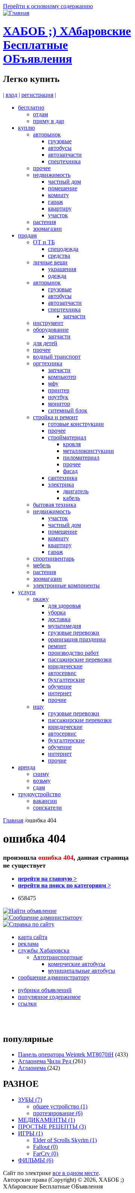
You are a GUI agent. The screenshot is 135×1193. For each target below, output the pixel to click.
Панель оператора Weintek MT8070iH (66, 1054)
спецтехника (64, 161)
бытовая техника (54, 505)
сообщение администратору (54, 977)
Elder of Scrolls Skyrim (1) (65, 1140)
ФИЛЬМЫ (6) (35, 1160)
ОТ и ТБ (44, 242)
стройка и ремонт (55, 417)
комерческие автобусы (76, 964)
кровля (72, 444)
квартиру (60, 208)
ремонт (57, 646)
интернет (60, 693)
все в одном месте (75, 1173)
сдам (39, 787)
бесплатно (31, 107)
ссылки (27, 1003)
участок (58, 215)
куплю (26, 128)
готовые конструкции (76, 424)
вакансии (45, 801)
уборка (57, 612)
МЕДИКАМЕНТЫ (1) (46, 1120)
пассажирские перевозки (80, 659)
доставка (59, 619)
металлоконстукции (88, 451)
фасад (70, 471)
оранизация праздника (77, 639)
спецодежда (63, 249)
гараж (55, 202)
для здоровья (64, 605)
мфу (53, 383)
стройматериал (67, 437)
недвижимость (51, 175)
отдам (40, 114)
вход (11, 95)
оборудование (51, 329)
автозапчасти (65, 154)
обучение (60, 686)
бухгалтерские (66, 680)
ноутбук (58, 397)
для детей (45, 343)
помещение (62, 188)
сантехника (62, 478)
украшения (62, 269)
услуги (27, 592)
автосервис (62, 673)
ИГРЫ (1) (30, 1133)
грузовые (60, 141)
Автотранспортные (57, 957)
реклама (28, 944)
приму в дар (48, 121)
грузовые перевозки (73, 632)
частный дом (64, 181)
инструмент (48, 323)
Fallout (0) (45, 1147)
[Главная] (16, 13)
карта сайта (32, 937)
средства (59, 255)
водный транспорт (57, 356)
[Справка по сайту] (28, 924)
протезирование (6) (57, 1113)
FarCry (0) (45, 1153)
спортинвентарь (53, 558)
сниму (41, 774)
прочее (42, 168)
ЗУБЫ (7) (30, 1100)
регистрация (37, 95)
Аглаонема (32, 1068)
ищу (38, 706)
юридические (65, 666)
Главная (13, 820)
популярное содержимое (49, 997)
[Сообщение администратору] (42, 917)
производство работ (73, 653)
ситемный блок (67, 410)
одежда (57, 276)
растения (44, 222)
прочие (57, 700)
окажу (41, 599)
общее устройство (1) (60, 1106)
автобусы (60, 148)
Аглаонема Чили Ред (45, 1061)
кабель (71, 498)
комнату (58, 195)
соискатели (47, 807)
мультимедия (64, 626)
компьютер (62, 377)
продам (27, 235)
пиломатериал (81, 457)
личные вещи (50, 262)
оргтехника (47, 363)
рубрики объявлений (45, 990)
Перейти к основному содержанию (48, 6)
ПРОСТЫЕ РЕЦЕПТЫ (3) (52, 1126)
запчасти (74, 316)
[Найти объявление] (30, 911)
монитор (59, 404)
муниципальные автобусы (81, 970)
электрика (61, 484)
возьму (42, 781)
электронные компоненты (66, 585)
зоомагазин (47, 229)
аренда (26, 767)
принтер (58, 390)
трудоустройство (39, 794)
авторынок (47, 134)
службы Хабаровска (43, 950)
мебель (42, 565)
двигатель (75, 491)
